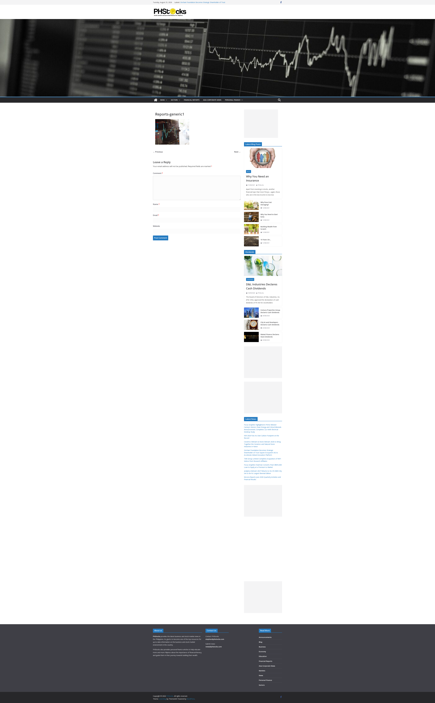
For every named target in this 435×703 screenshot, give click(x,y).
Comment (158, 173)
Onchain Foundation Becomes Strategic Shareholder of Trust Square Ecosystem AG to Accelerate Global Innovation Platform (261, 452)
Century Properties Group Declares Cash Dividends (270, 311)
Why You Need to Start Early (269, 215)
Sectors (174, 100)
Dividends (250, 279)
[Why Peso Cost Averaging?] (251, 205)
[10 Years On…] (251, 241)
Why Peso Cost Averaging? (266, 203)
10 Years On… (266, 240)
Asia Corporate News (212, 100)
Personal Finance (232, 100)
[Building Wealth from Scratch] (251, 229)
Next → (237, 152)
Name (156, 204)
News (162, 100)
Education (263, 656)
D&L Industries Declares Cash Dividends (261, 286)
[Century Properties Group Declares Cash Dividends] (251, 313)
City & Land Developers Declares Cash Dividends (270, 323)
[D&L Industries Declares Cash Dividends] (263, 266)
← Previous (158, 152)
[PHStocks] (217, 20)
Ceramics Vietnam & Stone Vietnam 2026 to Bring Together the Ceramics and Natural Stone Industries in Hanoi (202, 3)
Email (156, 215)
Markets (262, 671)
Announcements (265, 637)
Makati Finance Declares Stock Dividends (270, 335)
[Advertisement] (261, 123)
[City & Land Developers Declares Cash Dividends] (251, 325)
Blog (248, 171)
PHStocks (261, 185)
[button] (166, 100)
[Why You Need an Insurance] (263, 158)
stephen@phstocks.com (214, 639)
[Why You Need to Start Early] (251, 217)
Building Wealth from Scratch (269, 228)
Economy (262, 651)
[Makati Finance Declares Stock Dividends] (251, 337)
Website (156, 226)
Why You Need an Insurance (257, 178)
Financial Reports (191, 100)
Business (262, 647)
